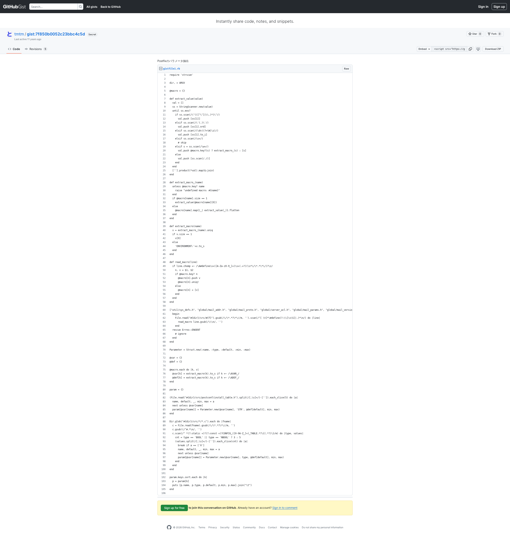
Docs (262, 527)
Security (225, 527)
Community (249, 527)
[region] (255, 284)
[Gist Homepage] (14, 6)
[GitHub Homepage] (169, 527)
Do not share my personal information (322, 527)
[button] (470, 49)
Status (236, 527)
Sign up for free (174, 508)
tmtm (19, 34)
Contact (272, 527)
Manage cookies (289, 527)
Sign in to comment (284, 507)
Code (16, 49)
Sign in (483, 7)
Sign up (499, 7)
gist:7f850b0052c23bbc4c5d (56, 34)
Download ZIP (493, 48)
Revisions (37, 49)
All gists (91, 6)
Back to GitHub (111, 6)
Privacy (212, 527)
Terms (201, 527)
